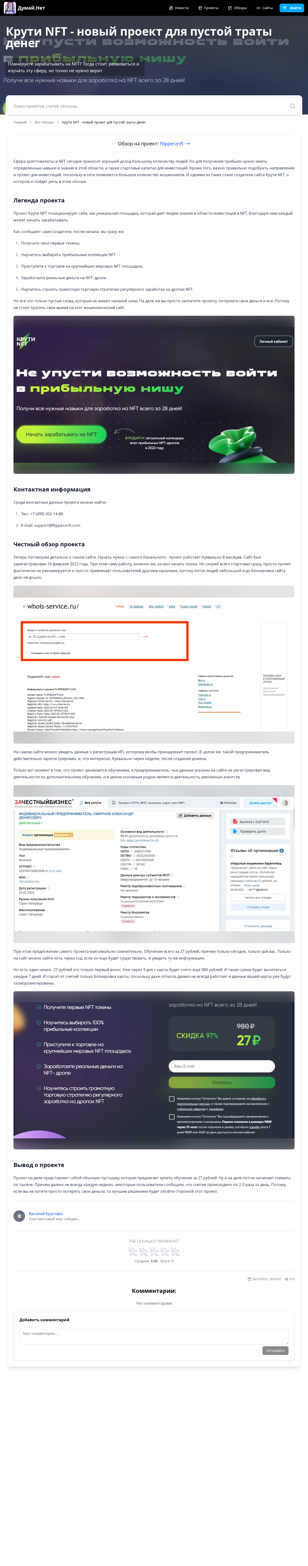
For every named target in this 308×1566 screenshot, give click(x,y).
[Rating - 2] (143, 1252)
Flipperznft (171, 143)
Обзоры (240, 8)
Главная (20, 122)
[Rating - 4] (164, 1252)
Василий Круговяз (46, 1213)
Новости (182, 8)
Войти (295, 8)
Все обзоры (44, 122)
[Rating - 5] (175, 1252)
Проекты (211, 8)
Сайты (267, 8)
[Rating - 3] (154, 1252)
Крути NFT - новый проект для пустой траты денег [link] (104, 122)
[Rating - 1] (133, 1252)
